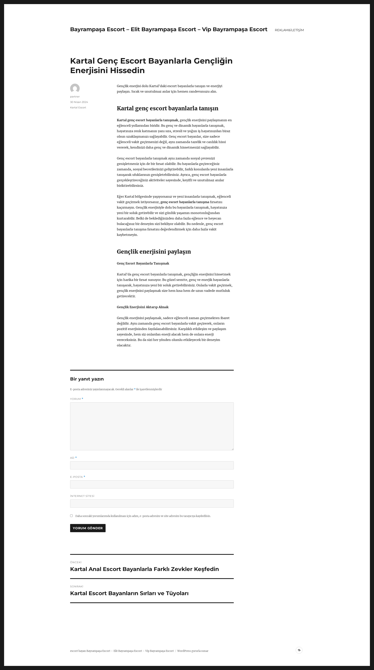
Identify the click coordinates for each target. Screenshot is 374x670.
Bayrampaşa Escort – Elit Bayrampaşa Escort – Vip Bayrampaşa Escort (168, 29)
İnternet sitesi (82, 495)
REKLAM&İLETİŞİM (289, 30)
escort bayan (78, 651)
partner (75, 96)
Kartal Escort (78, 107)
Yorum (76, 399)
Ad (73, 457)
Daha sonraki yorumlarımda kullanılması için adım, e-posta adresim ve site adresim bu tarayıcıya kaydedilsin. (143, 516)
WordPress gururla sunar (192, 651)
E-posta (77, 477)
